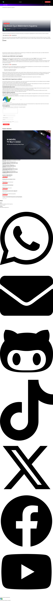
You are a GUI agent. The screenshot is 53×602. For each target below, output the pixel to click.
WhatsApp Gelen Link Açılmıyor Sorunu (8, 179)
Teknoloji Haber (8, 28)
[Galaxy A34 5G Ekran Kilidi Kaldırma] (8, 164)
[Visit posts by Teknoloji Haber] (5, 29)
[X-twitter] (26, 493)
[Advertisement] (26, 46)
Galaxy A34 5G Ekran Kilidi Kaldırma (9, 166)
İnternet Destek (6, 23)
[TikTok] (18, 99)
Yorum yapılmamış (19, 28)
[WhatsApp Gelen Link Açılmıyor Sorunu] (6, 176)
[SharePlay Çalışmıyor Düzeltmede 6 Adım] (9, 161)
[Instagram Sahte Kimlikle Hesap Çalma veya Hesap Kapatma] (9, 193)
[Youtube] (26, 595)
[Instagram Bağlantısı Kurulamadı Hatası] (8, 170)
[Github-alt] (26, 379)
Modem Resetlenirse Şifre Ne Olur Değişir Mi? (9, 190)
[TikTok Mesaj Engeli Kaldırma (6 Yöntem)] (8, 167)
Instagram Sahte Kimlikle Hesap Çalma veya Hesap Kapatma (12, 196)
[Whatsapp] (26, 268)
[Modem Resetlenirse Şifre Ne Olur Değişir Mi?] (7, 187)
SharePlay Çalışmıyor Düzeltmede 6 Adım (10, 163)
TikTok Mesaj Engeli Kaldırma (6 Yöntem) (10, 169)
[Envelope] (26, 322)
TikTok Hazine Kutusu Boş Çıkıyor (7, 185)
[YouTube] (17, 99)
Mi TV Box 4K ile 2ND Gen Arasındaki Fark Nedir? (11, 159)
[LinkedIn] (19, 99)
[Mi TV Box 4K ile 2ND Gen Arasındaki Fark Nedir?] (26, 144)
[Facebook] (15, 99)
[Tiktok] (26, 440)
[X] (16, 99)
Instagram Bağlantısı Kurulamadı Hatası (10, 172)
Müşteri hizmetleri (8, 600)
